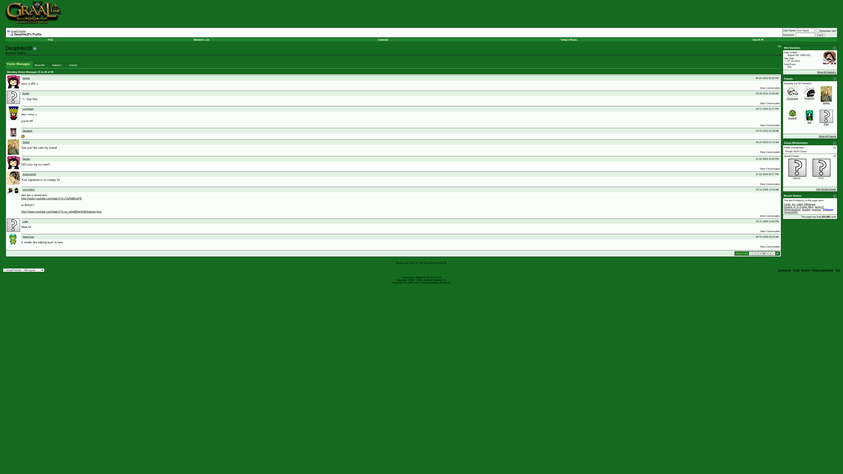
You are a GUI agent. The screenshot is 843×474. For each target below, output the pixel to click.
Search (756, 39)
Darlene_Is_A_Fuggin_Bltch (799, 207)
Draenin (792, 118)
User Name (789, 30)
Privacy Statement (822, 270)
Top (838, 270)
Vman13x (809, 98)
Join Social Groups (826, 189)
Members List (201, 39)
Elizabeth (27, 130)
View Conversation (770, 88)
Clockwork (792, 98)
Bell (809, 122)
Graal (796, 270)
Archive (806, 270)
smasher (816, 209)
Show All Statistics (826, 72)
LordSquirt (28, 109)
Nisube (26, 78)
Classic (797, 178)
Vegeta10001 (791, 212)
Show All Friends (827, 136)
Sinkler (26, 142)
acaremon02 (29, 174)
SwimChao (28, 236)
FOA (820, 178)
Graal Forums (18, 31)
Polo (826, 124)
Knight (26, 93)
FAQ (50, 39)
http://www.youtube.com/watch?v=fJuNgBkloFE (51, 198)
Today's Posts (568, 39)
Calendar (383, 39)
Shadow (806, 209)
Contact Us (784, 270)
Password (788, 35)
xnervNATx (29, 189)
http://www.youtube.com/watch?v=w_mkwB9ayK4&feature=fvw (61, 211)
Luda (25, 221)
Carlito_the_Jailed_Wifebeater (800, 204)
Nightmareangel (792, 209)
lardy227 (819, 207)
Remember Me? (828, 31)
